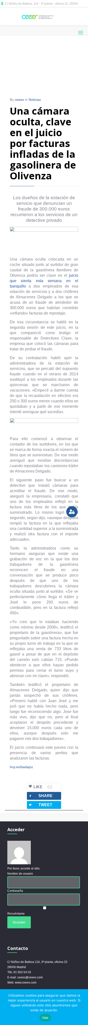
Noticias (35, 100)
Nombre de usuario (20, 873)
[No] (81, 1007)
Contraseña (15, 891)
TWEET (40, 804)
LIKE (42, 787)
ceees (19, 100)
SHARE (40, 795)
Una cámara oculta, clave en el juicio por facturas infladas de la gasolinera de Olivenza (43, 143)
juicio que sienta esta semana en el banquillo (44, 280)
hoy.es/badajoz (21, 767)
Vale (45, 1018)
